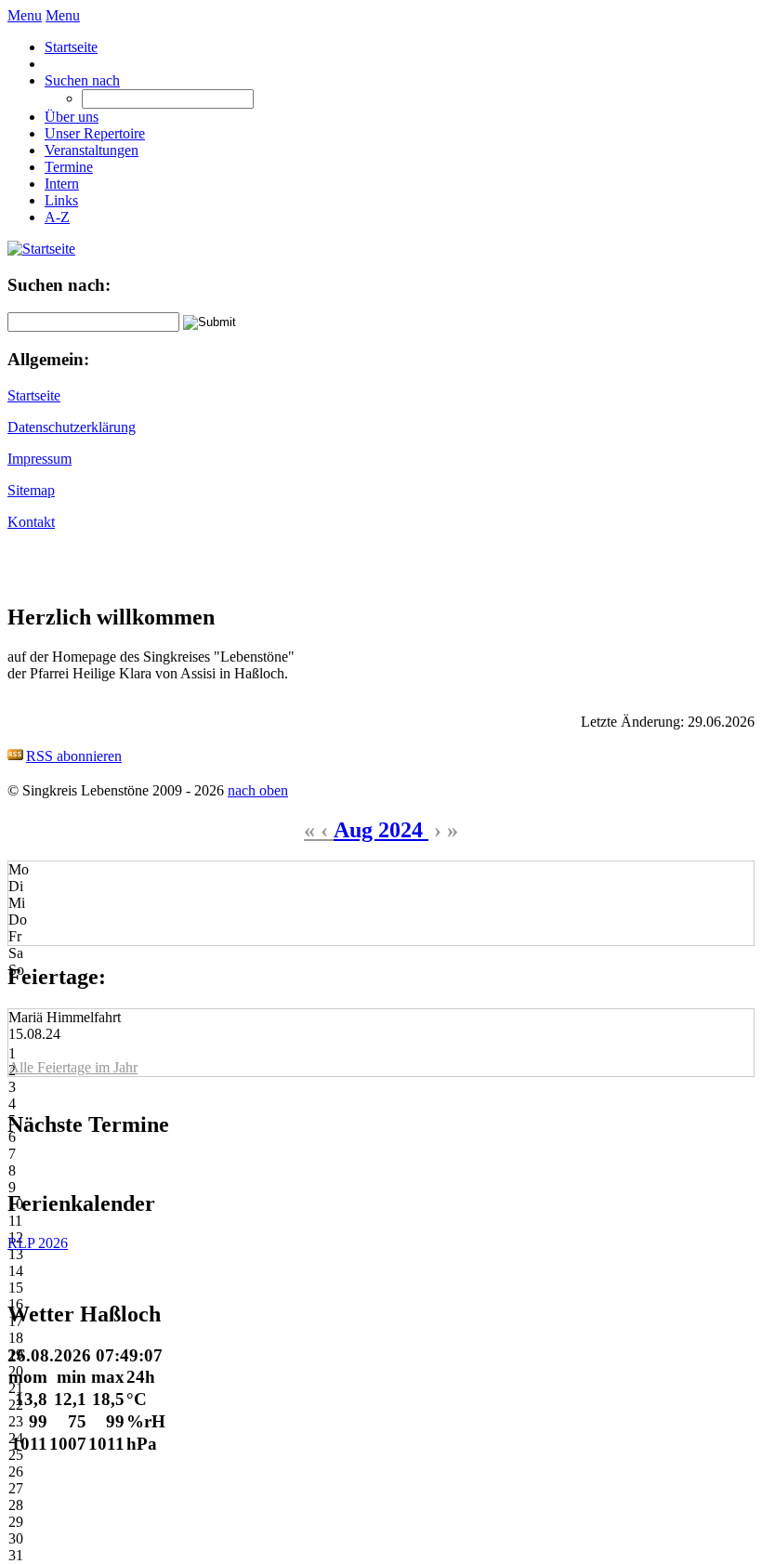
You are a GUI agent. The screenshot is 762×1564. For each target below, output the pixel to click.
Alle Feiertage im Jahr (73, 1067)
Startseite (33, 395)
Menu (24, 15)
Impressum (39, 459)
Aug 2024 (381, 830)
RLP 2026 (37, 1243)
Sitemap (31, 490)
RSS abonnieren (74, 756)
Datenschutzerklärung (71, 427)
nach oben (258, 790)
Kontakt (31, 522)
